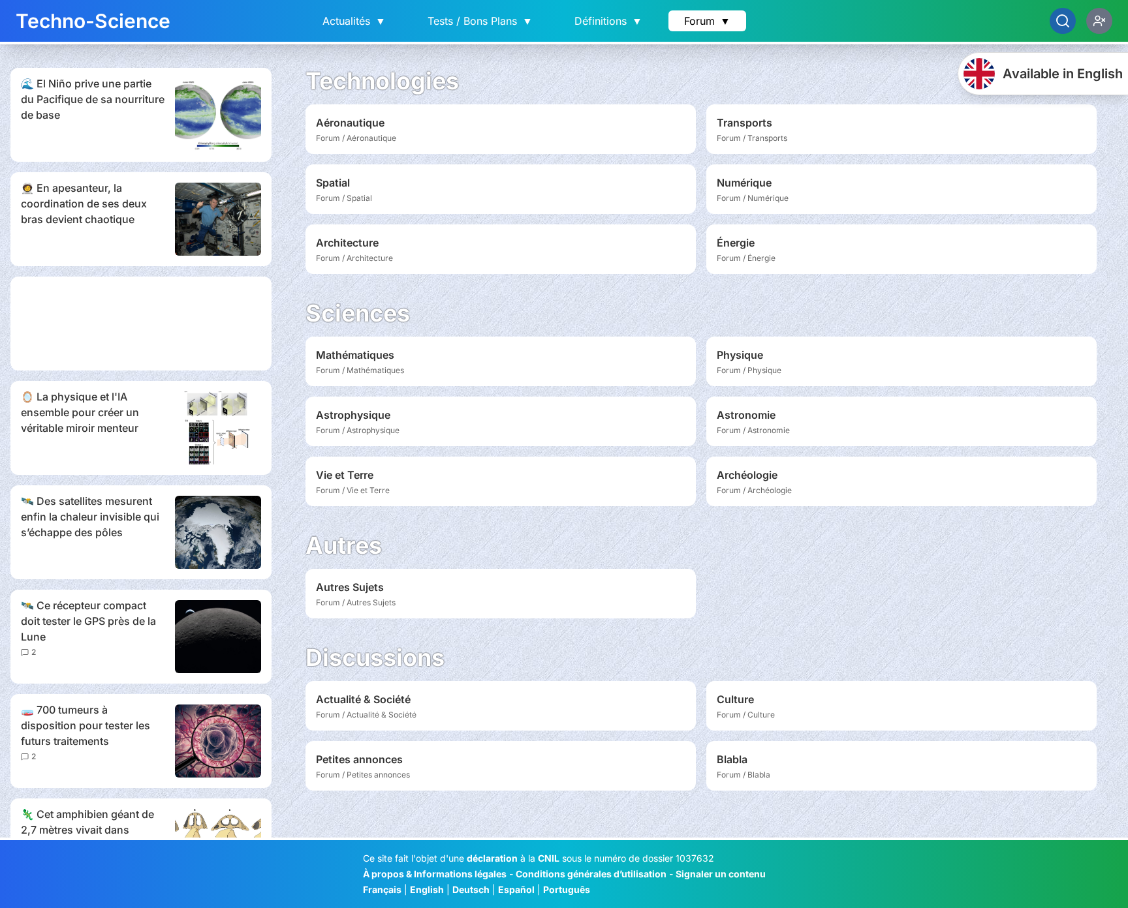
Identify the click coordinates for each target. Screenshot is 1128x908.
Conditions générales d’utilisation (591, 873)
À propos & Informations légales (435, 873)
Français (382, 889)
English (427, 889)
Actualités (354, 20)
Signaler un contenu (721, 873)
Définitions (608, 20)
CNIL (548, 858)
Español (516, 889)
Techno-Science (93, 21)
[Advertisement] (141, 324)
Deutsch (471, 889)
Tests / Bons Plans (480, 20)
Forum (707, 20)
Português (566, 889)
